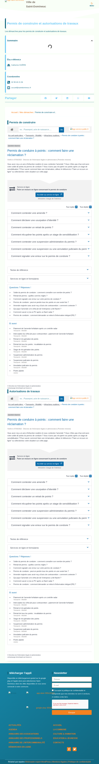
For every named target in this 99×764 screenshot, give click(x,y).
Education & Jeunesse (65, 738)
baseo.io (29, 388)
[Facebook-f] (69, 749)
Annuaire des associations (24, 734)
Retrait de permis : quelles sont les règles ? (30, 296)
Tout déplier (84, 207)
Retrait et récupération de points (25, 339)
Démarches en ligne (20, 747)
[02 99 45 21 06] (8, 82)
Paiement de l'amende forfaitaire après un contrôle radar (35, 328)
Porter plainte (18, 371)
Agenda (13, 729)
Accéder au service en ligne (48, 195)
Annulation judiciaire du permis (25, 365)
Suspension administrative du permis (27, 355)
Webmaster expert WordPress (38, 762)
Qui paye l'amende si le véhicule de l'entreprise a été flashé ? (37, 309)
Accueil (14, 112)
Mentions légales (59, 762)
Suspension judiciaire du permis (25, 360)
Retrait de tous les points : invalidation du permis (32, 344)
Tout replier (70, 207)
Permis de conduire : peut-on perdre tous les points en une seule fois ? (41, 302)
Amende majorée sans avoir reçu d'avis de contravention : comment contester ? (44, 305)
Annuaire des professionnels (25, 738)
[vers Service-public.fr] (79, 129)
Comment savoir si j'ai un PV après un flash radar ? (33, 312)
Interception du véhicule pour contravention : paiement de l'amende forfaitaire (43, 334)
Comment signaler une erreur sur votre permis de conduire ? (37, 299)
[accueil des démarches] (12, 129)
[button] (92, 41)
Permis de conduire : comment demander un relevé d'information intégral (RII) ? (44, 315)
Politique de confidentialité (79, 762)
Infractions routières (52, 135)
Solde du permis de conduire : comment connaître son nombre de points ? (42, 292)
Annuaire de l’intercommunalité (27, 743)
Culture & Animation (64, 734)
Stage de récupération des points (26, 350)
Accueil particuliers (16, 135)
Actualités (15, 725)
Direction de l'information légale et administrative (25, 386)
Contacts (58, 743)
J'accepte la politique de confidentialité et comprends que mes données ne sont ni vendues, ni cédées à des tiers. (71, 693)
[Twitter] (75, 749)
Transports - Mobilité (33, 135)
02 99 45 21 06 (17, 82)
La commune (59, 729)
